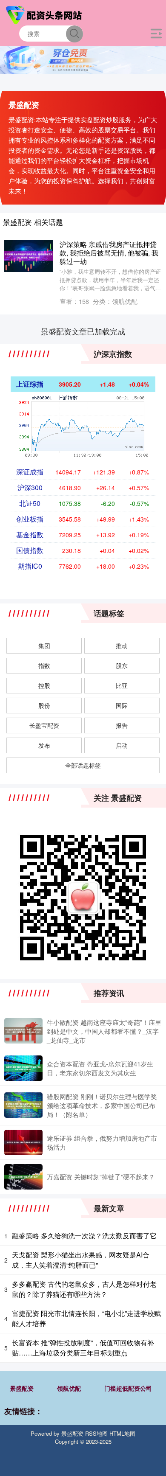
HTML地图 (122, 1433)
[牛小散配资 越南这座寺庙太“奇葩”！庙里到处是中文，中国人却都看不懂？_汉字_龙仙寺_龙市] (23, 1031)
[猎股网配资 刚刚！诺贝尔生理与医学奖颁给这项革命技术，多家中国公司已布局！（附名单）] (23, 1105)
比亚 (122, 685)
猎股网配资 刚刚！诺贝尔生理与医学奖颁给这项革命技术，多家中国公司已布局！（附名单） (102, 1105)
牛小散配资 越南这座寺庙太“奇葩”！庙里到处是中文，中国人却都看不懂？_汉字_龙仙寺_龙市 (104, 1031)
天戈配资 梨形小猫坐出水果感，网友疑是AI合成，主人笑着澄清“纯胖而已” (80, 1260)
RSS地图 (96, 1433)
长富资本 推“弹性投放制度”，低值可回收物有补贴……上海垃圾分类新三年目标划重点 (83, 1348)
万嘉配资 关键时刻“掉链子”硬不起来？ (101, 1176)
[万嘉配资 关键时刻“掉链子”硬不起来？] (23, 1177)
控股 (44, 685)
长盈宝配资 (44, 725)
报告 (122, 725)
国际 (122, 705)
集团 (44, 645)
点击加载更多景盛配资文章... (83, 331)
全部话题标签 (83, 765)
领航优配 (69, 1388)
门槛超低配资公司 (128, 1388)
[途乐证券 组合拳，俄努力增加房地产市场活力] (23, 1142)
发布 (44, 745)
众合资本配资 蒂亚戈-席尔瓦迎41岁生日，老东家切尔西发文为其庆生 (100, 1068)
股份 (44, 705)
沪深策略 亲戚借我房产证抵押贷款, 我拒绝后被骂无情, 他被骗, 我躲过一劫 (109, 252)
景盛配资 (22, 1388)
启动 (122, 745)
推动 (122, 645)
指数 (44, 665)
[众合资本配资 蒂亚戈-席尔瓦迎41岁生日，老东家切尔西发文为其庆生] (23, 1068)
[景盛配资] (45, 14)
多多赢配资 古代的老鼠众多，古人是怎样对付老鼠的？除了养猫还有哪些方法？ (84, 1289)
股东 (122, 665)
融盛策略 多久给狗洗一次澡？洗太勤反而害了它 (84, 1235)
